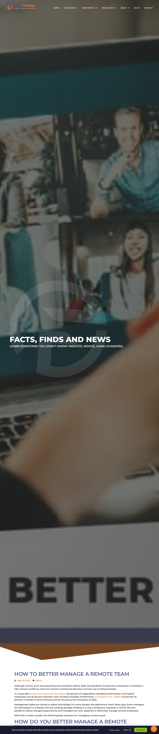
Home (58, 8)
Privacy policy (114, 730)
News (39, 680)
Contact (149, 8)
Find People (91, 8)
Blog (138, 8)
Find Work (72, 8)
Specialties (110, 8)
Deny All (127, 730)
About (126, 8)
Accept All (140, 730)
